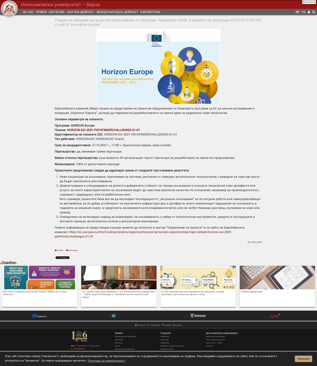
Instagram (167, 325)
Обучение (57, 12)
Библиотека (150, 12)
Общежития (164, 343)
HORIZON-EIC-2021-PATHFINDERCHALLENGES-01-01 (103, 130)
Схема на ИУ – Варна (214, 343)
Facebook (141, 325)
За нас (28, 12)
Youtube (178, 325)
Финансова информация (215, 336)
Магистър (118, 343)
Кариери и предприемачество (172, 346)
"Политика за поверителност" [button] (106, 360)
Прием (41, 12)
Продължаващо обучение (125, 349)
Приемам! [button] (303, 358)
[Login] (309, 12)
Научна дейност (80, 12)
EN (304, 12)
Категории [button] (72, 250)
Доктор (117, 346)
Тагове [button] (60, 250)
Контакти (209, 346)
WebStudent (164, 336)
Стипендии (164, 340)
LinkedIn (156, 325)
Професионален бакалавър (125, 336)
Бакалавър (119, 340)
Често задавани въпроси (215, 340)
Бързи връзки (309, 2)
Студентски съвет (167, 349)
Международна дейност (117, 12)
